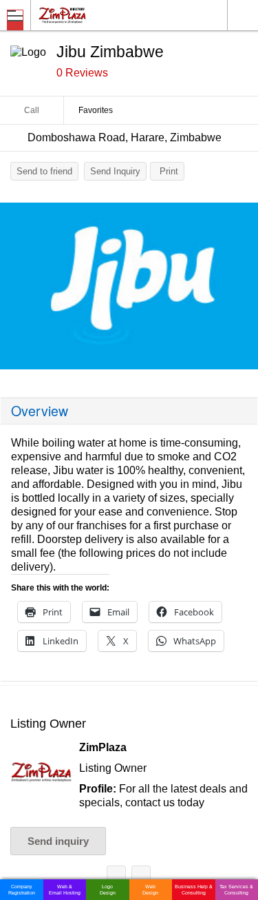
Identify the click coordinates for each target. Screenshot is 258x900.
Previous (17, 289)
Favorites (95, 110)
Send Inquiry (115, 171)
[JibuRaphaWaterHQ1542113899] (129, 286)
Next (241, 289)
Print (169, 171)
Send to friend (44, 171)
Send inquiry (58, 841)
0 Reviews (82, 73)
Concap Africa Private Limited (141, 878)
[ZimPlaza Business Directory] (95, 15)
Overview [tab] (39, 410)
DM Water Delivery (116, 878)
